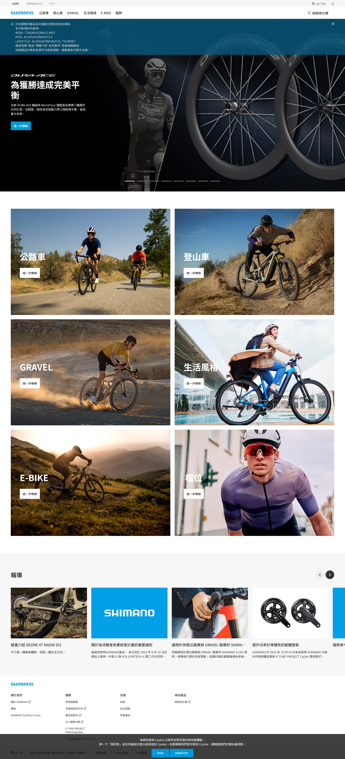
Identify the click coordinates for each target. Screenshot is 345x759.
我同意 (160, 753)
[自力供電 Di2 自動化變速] (191, 181)
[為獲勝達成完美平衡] (130, 181)
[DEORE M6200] (166, 181)
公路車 (44, 13)
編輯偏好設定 (181, 753)
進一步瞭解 (21, 126)
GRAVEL (73, 13)
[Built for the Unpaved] (215, 181)
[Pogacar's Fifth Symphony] (142, 181)
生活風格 (90, 13)
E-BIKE (106, 13)
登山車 (58, 13)
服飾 (119, 13)
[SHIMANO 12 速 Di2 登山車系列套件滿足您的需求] (203, 181)
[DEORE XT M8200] (154, 181)
